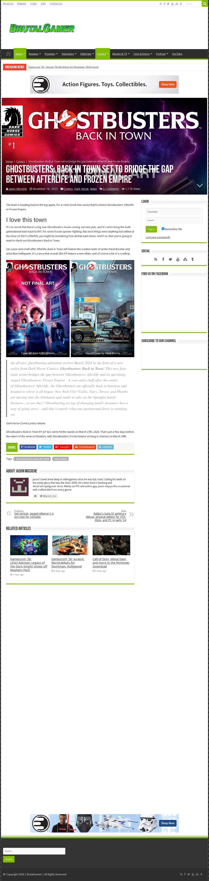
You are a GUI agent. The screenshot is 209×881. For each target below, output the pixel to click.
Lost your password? (158, 237)
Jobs (43, 3)
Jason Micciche (18, 189)
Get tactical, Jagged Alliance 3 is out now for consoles (34, 514)
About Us (8, 3)
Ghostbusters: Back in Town (32, 459)
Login (33, 3)
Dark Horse (81, 189)
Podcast (161, 53)
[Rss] (160, 3)
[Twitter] (168, 3)
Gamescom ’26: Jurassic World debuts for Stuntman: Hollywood (63, 66)
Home (8, 53)
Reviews (33, 53)
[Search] (205, 4)
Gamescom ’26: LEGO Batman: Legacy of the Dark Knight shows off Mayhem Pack (28, 564)
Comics (101, 53)
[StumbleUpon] (177, 3)
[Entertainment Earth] (104, 84)
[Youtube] (172, 3)
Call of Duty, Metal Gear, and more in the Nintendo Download (111, 562)
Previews (50, 53)
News (19, 53)
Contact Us (56, 3)
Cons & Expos (141, 53)
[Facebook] (164, 3)
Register (21, 3)
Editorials (85, 53)
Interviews (68, 53)
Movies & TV (119, 53)
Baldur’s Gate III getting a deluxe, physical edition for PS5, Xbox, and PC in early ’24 (106, 515)
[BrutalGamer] (42, 27)
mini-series (61, 459)
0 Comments (111, 189)
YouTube (177, 53)
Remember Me (173, 229)
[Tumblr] (181, 3)
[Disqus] (70, 646)
